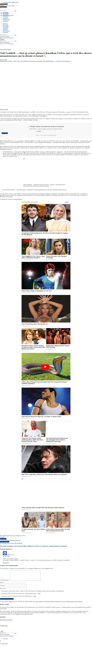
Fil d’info (5, 14)
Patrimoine (6, 19)
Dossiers (5, 21)
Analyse (5, 18)
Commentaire (5, 580)
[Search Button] (15, 633)
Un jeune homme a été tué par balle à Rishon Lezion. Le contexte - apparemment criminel (33, 546)
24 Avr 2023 (3, 59)
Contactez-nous (3, 7)
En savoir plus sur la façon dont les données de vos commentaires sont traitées (58, 601)
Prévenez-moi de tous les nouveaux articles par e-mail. (19, 596)
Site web (2, 588)
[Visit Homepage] (2, 5)
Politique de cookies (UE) (10, 2)
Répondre (6, 562)
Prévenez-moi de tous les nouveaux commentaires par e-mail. (21, 593)
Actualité (6, 15)
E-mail (38, 131)
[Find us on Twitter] (0, 641)
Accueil (5, 12)
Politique (6, 16)
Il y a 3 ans (6, 556)
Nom (2, 582)
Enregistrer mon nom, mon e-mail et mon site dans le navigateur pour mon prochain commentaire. (33, 591)
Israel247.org (18, 199)
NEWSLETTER (4, 4)
